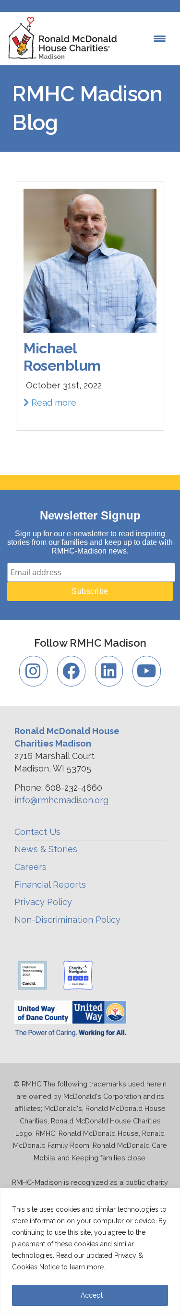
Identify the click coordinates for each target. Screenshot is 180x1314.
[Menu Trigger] (159, 38)
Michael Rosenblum (62, 357)
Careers (30, 867)
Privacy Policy (43, 902)
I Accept (90, 1295)
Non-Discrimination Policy (67, 920)
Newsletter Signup (90, 515)
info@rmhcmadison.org (61, 800)
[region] (90, 1251)
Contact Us (37, 832)
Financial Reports (50, 885)
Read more (52, 403)
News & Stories (45, 849)
